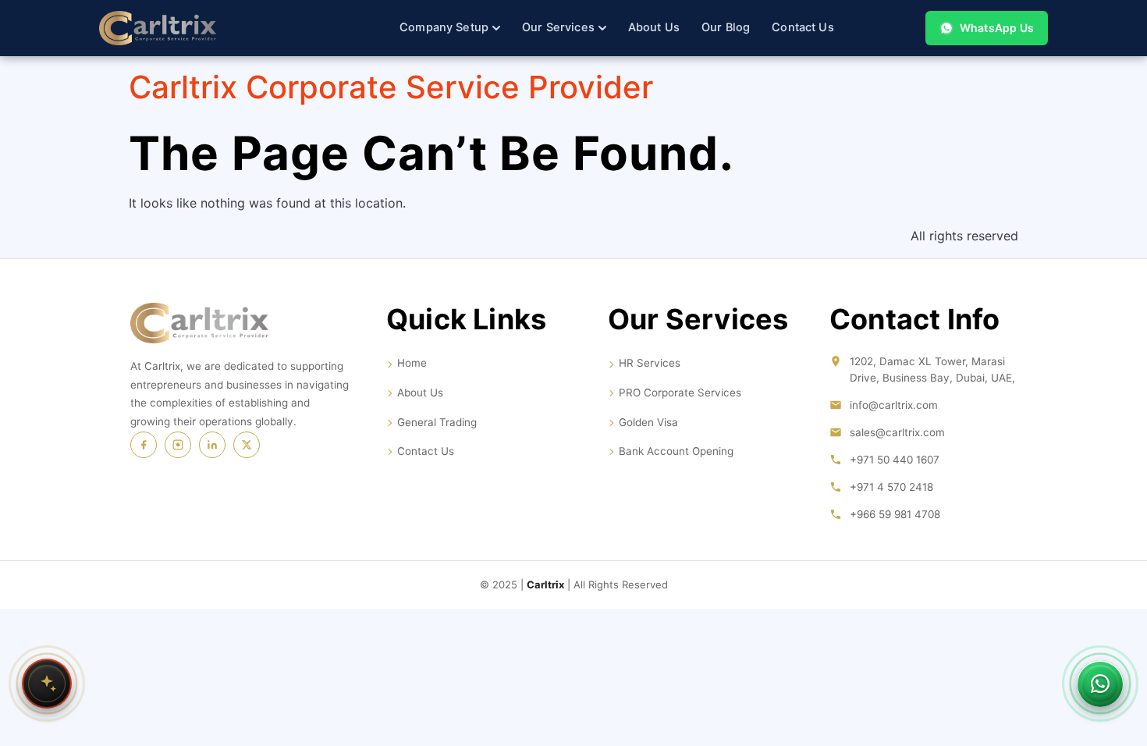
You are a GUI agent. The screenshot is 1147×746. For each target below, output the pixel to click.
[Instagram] (178, 445)
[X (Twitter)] (246, 445)
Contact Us (803, 27)
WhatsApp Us (997, 27)
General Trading (437, 422)
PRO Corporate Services (680, 392)
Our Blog (725, 27)
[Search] (884, 28)
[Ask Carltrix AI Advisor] (47, 684)
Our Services (558, 27)
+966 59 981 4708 (895, 514)
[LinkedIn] (212, 445)
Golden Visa (648, 422)
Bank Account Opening (676, 451)
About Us (654, 27)
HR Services (649, 363)
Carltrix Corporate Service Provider (391, 87)
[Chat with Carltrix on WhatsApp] (1100, 684)
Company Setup (443, 27)
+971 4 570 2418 (891, 487)
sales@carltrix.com (897, 432)
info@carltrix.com (894, 405)
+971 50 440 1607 (894, 459)
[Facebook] (143, 445)
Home (412, 363)
